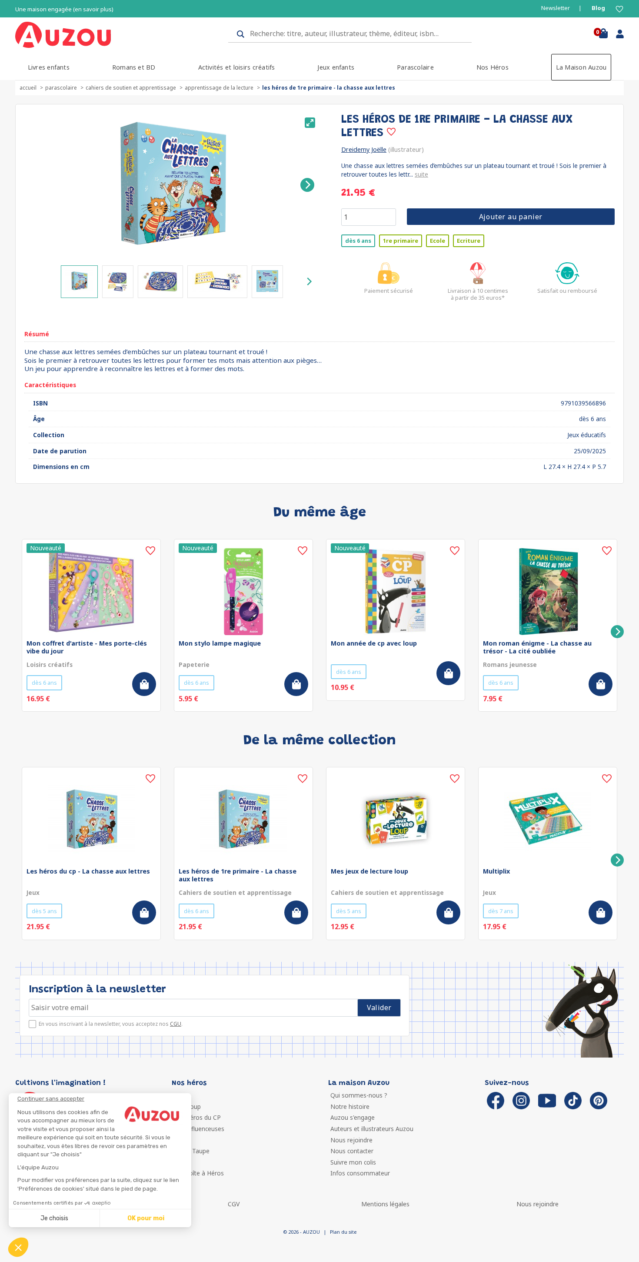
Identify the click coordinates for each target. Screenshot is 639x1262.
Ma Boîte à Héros (199, 1173)
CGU (175, 1024)
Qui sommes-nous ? (358, 1095)
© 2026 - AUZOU (301, 1232)
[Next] (307, 185)
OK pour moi (145, 1218)
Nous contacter (351, 1151)
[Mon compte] (616, 35)
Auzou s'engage (352, 1117)
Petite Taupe (192, 1151)
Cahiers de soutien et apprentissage (131, 87)
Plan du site (343, 1232)
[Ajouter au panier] (144, 684)
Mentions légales (385, 1204)
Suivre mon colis (353, 1162)
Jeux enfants (335, 67)
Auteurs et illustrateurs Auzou (371, 1129)
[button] (18, 1247)
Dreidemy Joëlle (363, 149)
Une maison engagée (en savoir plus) (64, 9)
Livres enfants (49, 67)
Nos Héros (492, 67)
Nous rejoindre (351, 1140)
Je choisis (54, 1218)
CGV (234, 1204)
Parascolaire (415, 67)
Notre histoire (349, 1106)
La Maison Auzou (581, 67)
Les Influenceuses (199, 1129)
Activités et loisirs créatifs (236, 67)
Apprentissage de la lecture (219, 87)
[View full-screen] (310, 122)
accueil (28, 87)
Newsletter (555, 8)
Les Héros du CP (197, 1117)
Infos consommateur (360, 1173)
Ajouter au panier (511, 216)
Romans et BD (134, 67)
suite (421, 174)
